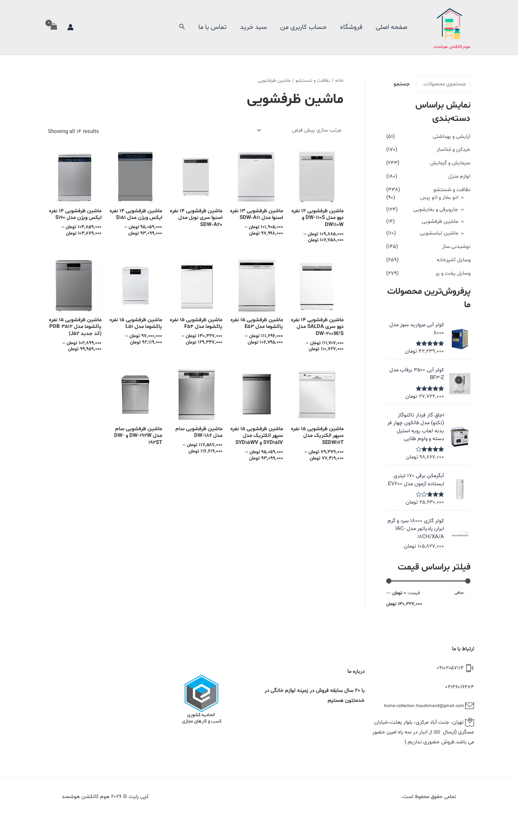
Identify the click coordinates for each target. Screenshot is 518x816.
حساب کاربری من (303, 27)
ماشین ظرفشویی (440, 221)
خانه (339, 80)
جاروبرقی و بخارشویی (435, 209)
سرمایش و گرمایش (450, 163)
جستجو (402, 84)
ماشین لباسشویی (439, 233)
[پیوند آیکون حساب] (70, 27)
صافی (459, 593)
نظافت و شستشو (451, 190)
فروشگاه (351, 27)
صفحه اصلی (391, 27)
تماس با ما (212, 27)
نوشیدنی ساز (456, 246)
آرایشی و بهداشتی (451, 136)
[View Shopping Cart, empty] (54, 27)
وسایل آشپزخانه (453, 260)
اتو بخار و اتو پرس (439, 197)
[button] (181, 27)
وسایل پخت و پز (453, 273)
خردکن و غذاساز (453, 149)
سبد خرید (253, 27)
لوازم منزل (459, 176)
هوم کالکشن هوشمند (451, 47)
